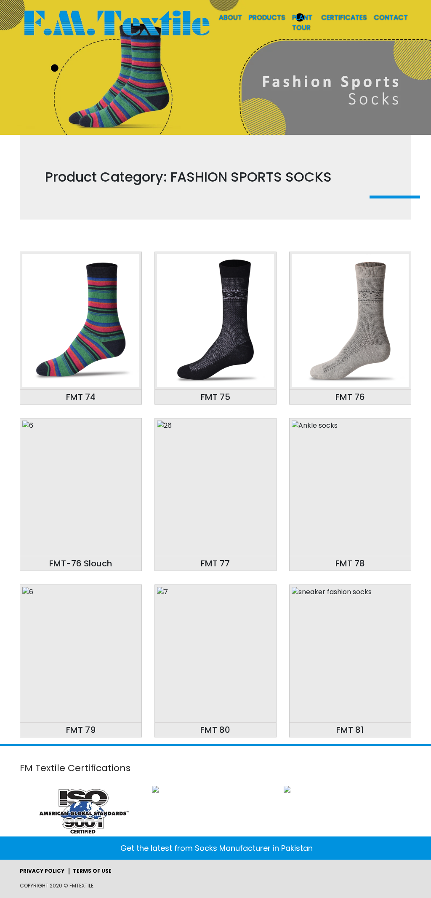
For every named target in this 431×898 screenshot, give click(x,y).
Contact (391, 17)
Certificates (344, 17)
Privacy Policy (42, 871)
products (267, 17)
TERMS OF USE (92, 871)
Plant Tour (302, 22)
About (230, 17)
